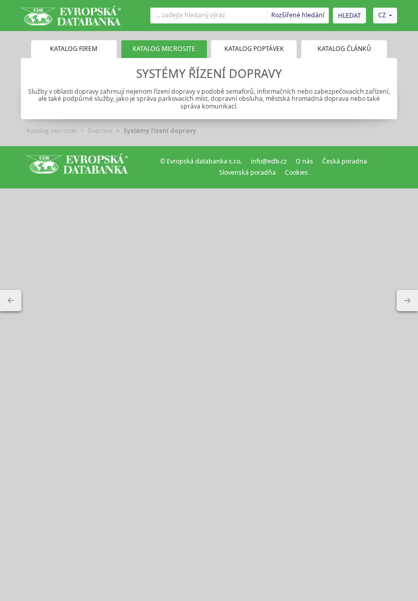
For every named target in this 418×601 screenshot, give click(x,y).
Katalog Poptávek (254, 48)
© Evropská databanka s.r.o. (201, 161)
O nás (304, 161)
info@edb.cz (269, 161)
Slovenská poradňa (247, 172)
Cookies (296, 172)
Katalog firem (73, 48)
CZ (382, 15)
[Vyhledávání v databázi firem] (77, 167)
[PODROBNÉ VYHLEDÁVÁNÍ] (10, 300)
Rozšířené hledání (297, 15)
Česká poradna (344, 161)
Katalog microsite (52, 130)
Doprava (100, 130)
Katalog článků (344, 48)
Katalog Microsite (164, 48)
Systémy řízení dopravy (159, 130)
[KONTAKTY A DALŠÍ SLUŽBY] (407, 300)
